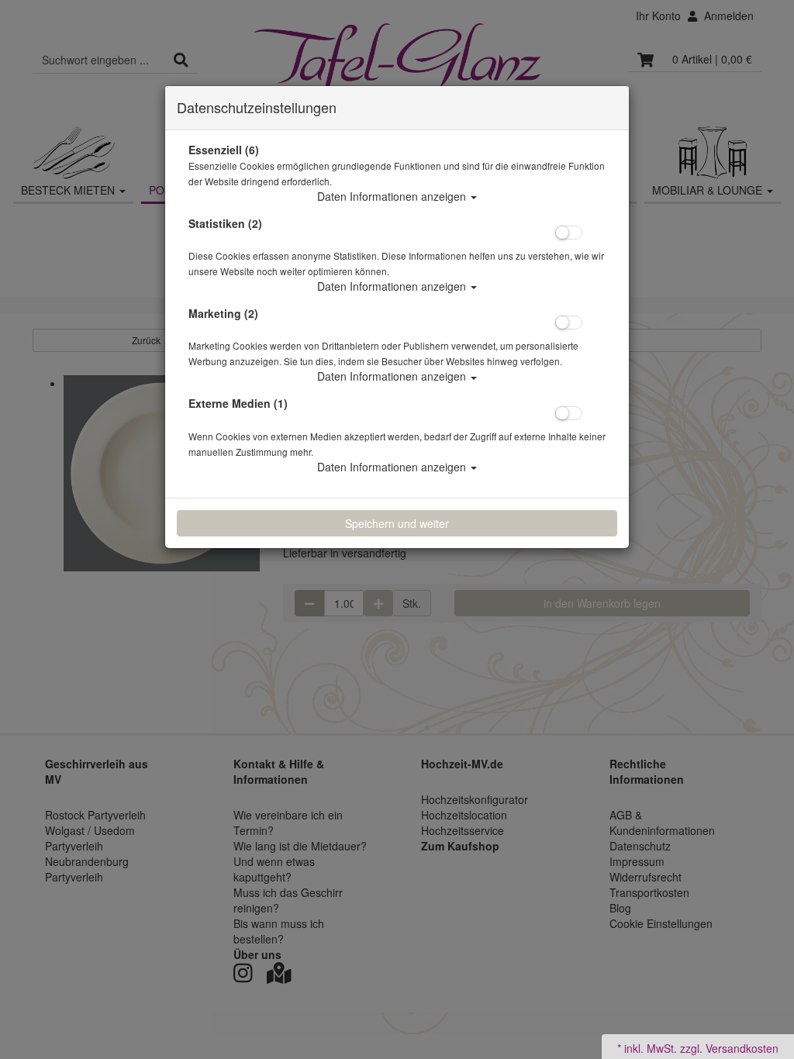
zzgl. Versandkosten (729, 1048)
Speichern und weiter (397, 523)
